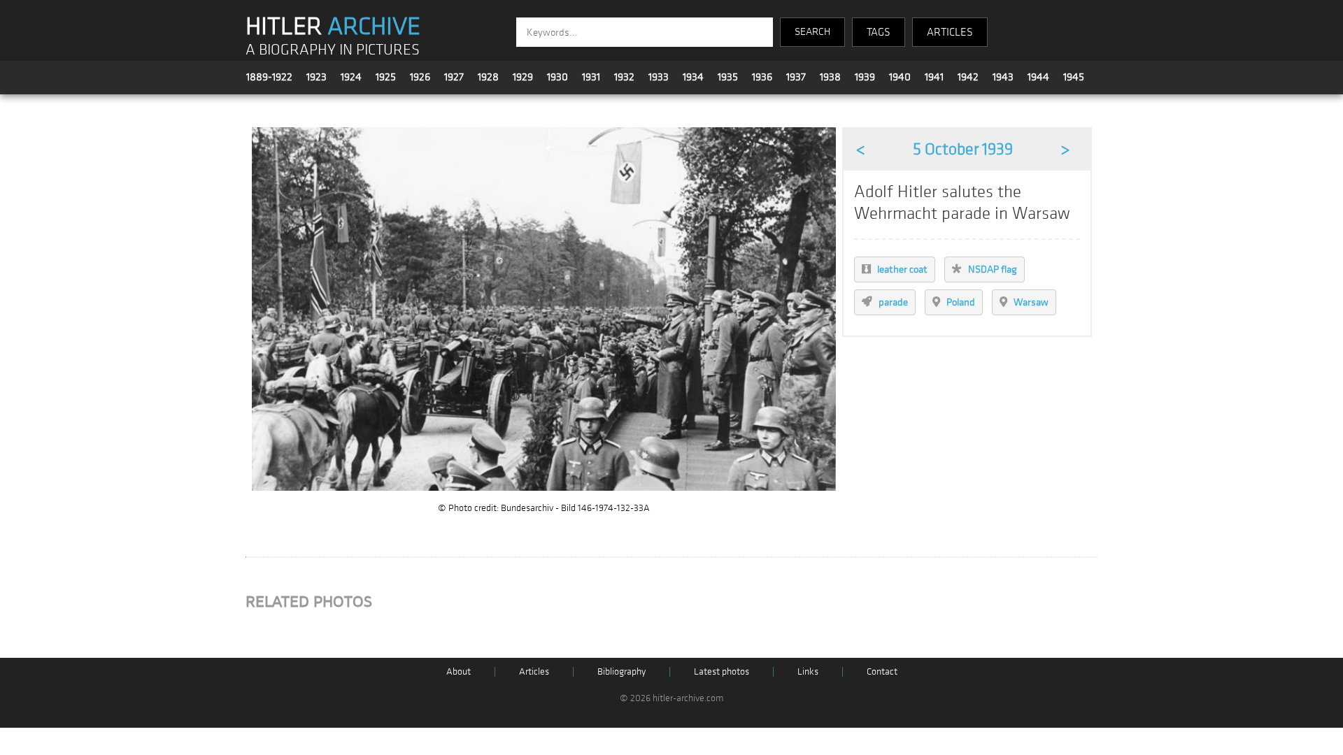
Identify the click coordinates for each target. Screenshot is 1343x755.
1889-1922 (269, 77)
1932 (624, 77)
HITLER (333, 26)
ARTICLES (950, 32)
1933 (658, 77)
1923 (316, 77)
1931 (591, 77)
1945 (1073, 77)
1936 (762, 77)
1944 (1038, 77)
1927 (454, 77)
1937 (796, 77)
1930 (557, 77)
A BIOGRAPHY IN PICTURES (333, 50)
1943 (1003, 77)
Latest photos (721, 671)
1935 (728, 77)
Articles (534, 671)
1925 (386, 77)
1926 (420, 77)
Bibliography (621, 671)
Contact (882, 671)
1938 (830, 77)
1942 (968, 77)
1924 (351, 77)
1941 (934, 77)
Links (807, 671)
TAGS (878, 32)
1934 (693, 77)
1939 (865, 77)
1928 (488, 77)
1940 (900, 77)
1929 (523, 77)
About (458, 671)
